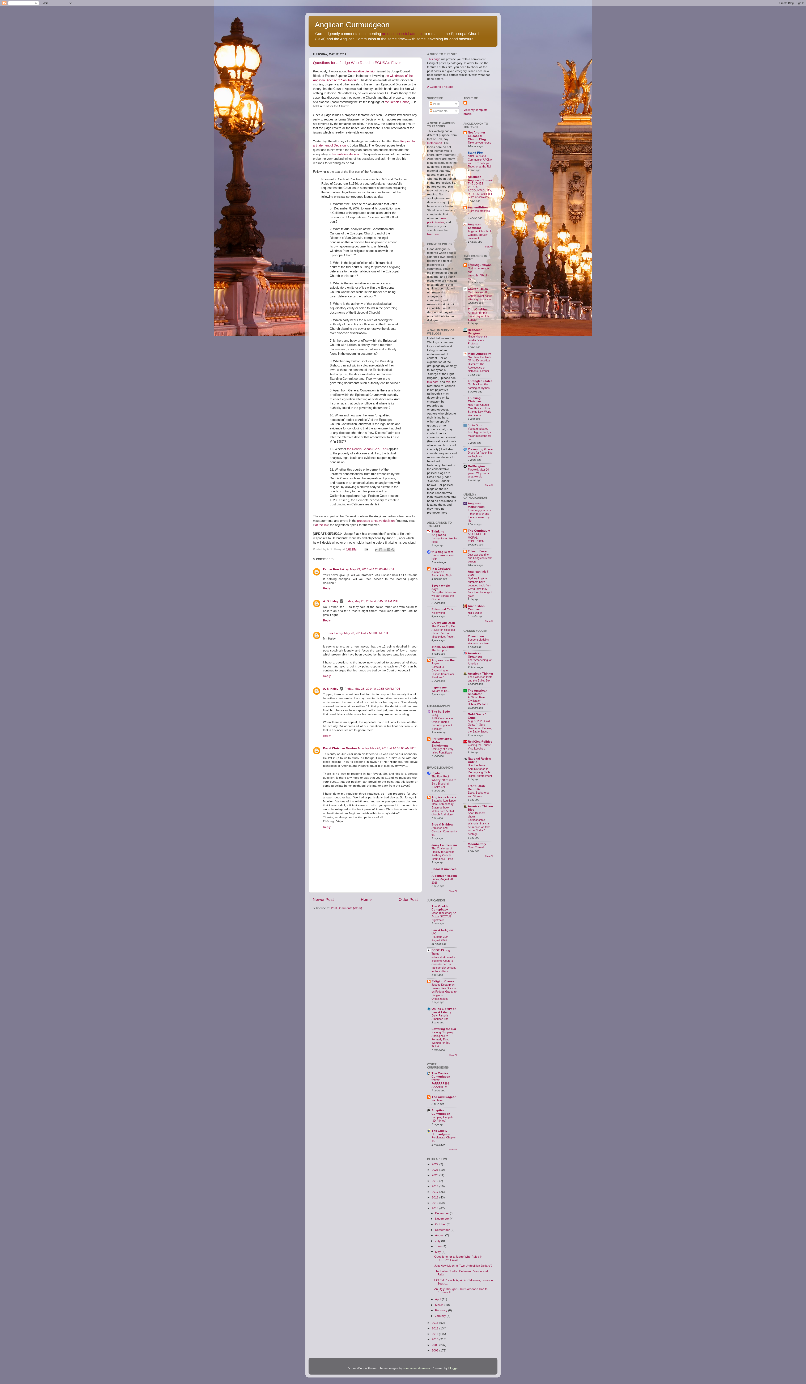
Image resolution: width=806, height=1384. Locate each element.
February (441, 1310)
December (442, 1213)
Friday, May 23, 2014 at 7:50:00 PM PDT (361, 633)
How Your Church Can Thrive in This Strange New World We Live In (479, 410)
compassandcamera (416, 1368)
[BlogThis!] (381, 550)
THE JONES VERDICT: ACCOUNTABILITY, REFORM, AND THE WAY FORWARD (480, 190)
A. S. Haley (330, 601)
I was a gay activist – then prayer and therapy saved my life (480, 515)
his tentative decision (346, 154)
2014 (435, 1208)
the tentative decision (361, 71)
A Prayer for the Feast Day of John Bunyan (479, 316)
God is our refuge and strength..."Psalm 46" (478, 273)
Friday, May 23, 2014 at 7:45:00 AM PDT (372, 601)
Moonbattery (477, 844)
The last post (439, 650)
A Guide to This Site (440, 86)
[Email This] (377, 550)
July (438, 1241)
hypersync (439, 687)
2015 (435, 1203)
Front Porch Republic (476, 787)
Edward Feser (477, 551)
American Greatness (475, 655)
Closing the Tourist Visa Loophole (479, 746)
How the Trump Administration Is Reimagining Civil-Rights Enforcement (480, 770)
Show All (453, 891)
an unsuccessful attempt (402, 34)
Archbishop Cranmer (476, 607)
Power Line (476, 636)
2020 (435, 1175)
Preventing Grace (480, 449)
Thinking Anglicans (439, 533)
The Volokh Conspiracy (440, 908)
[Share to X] (385, 550)
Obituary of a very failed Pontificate (442, 750)
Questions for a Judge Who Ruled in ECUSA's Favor (357, 63)
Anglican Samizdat (474, 226)
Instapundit (434, 143)
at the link (321, 525)
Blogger (453, 1368)
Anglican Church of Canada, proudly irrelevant (479, 235)
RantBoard (434, 234)
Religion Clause (443, 981)
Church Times (478, 288)
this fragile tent (442, 551)
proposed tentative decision (376, 520)
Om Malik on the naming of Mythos (479, 386)
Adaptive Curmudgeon (441, 1112)
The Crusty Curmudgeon (441, 1132)
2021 (435, 1169)
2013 (435, 1322)
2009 (435, 1345)
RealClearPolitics (480, 741)
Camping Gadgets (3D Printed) (442, 1119)
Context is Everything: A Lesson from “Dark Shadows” (443, 672)
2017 (435, 1191)
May (438, 1251)
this (448, 381)
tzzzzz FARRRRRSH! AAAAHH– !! (440, 1083)
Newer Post (323, 899)
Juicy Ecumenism (444, 845)
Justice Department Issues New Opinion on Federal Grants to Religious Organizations (444, 991)
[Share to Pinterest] (393, 550)
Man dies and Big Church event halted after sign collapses (480, 296)
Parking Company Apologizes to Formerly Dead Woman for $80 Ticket (442, 1039)
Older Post (408, 899)
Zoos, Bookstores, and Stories (479, 794)
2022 (435, 1164)
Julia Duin (475, 425)
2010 (435, 1339)
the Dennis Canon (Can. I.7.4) (367, 449)
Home (366, 899)
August (440, 1235)
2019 (435, 1181)
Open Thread (476, 847)
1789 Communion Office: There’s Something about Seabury (442, 723)
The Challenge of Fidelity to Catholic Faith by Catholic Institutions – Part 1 (443, 854)
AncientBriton (478, 207)
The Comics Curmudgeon (441, 1075)
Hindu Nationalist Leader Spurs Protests (478, 340)
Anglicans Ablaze (444, 797)
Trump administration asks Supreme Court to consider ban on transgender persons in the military (444, 962)
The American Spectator (477, 692)
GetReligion (476, 466)
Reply (327, 588)
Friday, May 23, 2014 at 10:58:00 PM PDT (372, 688)
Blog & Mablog (442, 824)
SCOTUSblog (441, 950)
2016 (435, 1197)
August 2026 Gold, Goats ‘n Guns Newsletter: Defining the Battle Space (480, 726)
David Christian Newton (340, 748)
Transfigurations (480, 265)
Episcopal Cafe (442, 609)
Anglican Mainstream (476, 505)
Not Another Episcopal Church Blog (477, 136)
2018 (435, 1186)
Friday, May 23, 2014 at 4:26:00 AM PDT (367, 569)
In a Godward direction (441, 570)
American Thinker (480, 673)
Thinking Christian (474, 399)
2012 (435, 1328)
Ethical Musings (443, 646)
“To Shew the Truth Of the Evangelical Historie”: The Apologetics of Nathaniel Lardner (479, 364)
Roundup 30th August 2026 (440, 938)
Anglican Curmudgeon (352, 24)
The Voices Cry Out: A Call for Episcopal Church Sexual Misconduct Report (444, 631)
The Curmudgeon (444, 1097)
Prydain (437, 773)
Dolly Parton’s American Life (440, 1017)
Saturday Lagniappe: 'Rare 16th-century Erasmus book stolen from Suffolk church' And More (444, 807)
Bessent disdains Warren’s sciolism (478, 641)
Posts (436, 103)
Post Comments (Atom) (346, 908)
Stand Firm (475, 152)
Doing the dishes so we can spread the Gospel (444, 596)
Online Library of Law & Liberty (444, 1010)
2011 (435, 1334)
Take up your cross (479, 142)
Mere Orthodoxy (479, 353)
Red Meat (437, 1100)
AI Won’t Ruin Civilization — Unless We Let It (478, 701)
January (441, 1315)
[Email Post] (366, 549)
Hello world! (439, 612)
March (439, 1305)
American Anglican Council (480, 178)
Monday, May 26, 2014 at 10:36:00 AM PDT (387, 748)
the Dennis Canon (397, 102)
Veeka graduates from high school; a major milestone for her (479, 434)
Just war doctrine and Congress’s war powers (480, 558)
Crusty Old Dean (443, 622)
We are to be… (441, 690)
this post (432, 381)
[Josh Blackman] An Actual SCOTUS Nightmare (444, 916)
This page (433, 59)
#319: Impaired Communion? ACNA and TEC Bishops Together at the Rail (480, 161)
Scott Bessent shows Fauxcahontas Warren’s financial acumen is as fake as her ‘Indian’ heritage (479, 823)
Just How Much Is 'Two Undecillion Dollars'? (463, 1265)
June (438, 1246)
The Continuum (479, 530)
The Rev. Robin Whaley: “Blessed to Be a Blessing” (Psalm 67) (444, 782)
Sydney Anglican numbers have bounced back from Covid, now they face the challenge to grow (480, 587)
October (441, 1224)
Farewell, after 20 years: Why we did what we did (479, 473)
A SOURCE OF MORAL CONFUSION (477, 537)
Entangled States (480, 381)
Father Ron (331, 569)
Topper (328, 633)
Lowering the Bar (444, 1029)
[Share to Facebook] (389, 550)
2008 (435, 1350)
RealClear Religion (475, 331)
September (443, 1229)
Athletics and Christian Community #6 (444, 831)
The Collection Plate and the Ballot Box (480, 678)
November (442, 1218)
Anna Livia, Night (442, 575)
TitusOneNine (478, 309)
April (438, 1299)
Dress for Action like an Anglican (480, 454)
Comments (439, 110)
